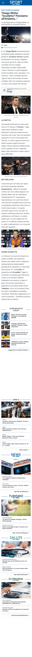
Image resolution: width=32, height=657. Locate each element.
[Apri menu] (3, 2)
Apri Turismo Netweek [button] (20, 533)
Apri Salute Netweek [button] (21, 574)
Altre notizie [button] (23, 450)
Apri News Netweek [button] (21, 491)
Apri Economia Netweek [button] (20, 615)
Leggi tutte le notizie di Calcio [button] (18, 350)
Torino (5, 45)
